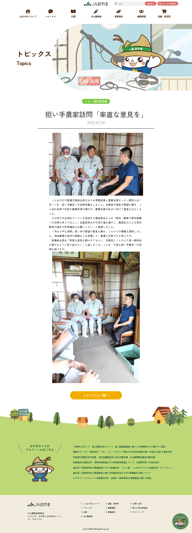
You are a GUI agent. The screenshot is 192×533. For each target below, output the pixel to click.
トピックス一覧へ (96, 395)
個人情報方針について (102, 446)
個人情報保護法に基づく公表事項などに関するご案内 (140, 446)
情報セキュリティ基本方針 (85, 451)
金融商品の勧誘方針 (82, 462)
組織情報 (111, 507)
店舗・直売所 (113, 503)
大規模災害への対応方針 (147, 462)
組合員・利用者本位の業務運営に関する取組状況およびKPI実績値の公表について (111, 472)
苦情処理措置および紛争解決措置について (114, 462)
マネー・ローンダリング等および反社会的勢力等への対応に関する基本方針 (136, 451)
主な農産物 (87, 516)
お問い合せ (137, 503)
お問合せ (150, 3)
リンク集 (126, 467)
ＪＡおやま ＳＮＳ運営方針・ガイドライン (152, 467)
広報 (85, 512)
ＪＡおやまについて (91, 503)
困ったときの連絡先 (167, 3)
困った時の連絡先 (140, 507)
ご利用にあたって (81, 446)
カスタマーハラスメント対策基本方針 (91, 478)
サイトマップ (138, 512)
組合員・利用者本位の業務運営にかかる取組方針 (96, 467)
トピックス (87, 507)
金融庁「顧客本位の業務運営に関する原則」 (132, 478)
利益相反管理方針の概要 (84, 457)
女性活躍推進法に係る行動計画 (113, 457)
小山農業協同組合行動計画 (142, 457)
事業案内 (111, 512)
